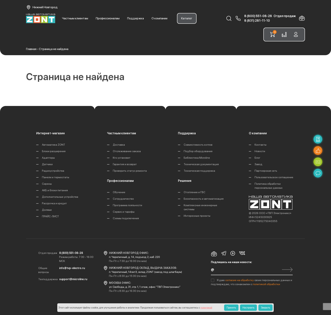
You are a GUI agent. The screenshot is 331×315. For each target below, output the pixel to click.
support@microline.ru (73, 279)
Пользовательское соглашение (274, 177)
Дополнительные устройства (60, 196)
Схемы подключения (126, 218)
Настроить (248, 307)
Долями (47, 209)
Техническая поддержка (199, 170)
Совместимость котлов (198, 144)
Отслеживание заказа (127, 151)
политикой (206, 307)
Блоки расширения (54, 151)
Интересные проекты (197, 215)
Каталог (186, 18)
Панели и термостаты (55, 177)
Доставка (119, 144)
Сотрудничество (123, 198)
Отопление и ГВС (194, 192)
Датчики (47, 164)
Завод (258, 164)
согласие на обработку (239, 280)
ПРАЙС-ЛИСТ (50, 216)
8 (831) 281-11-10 (257, 20)
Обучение (119, 192)
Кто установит (121, 157)
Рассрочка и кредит (54, 203)
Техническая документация (201, 164)
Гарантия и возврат (125, 164)
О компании (159, 18)
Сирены (47, 183)
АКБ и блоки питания (55, 190)
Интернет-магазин (50, 133)
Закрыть (265, 307)
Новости (260, 151)
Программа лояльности (127, 205)
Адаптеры (48, 157)
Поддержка (135, 18)
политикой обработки (266, 284)
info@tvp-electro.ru (72, 268)
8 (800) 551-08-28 (258, 16)
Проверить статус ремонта (130, 170)
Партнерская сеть (266, 170)
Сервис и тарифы (123, 211)
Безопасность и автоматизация (204, 198)
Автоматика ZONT (53, 144)
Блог (257, 157)
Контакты (260, 144)
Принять (231, 307)
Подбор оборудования (198, 151)
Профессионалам (108, 18)
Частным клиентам (75, 18)
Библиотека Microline (197, 157)
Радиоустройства (53, 170)
